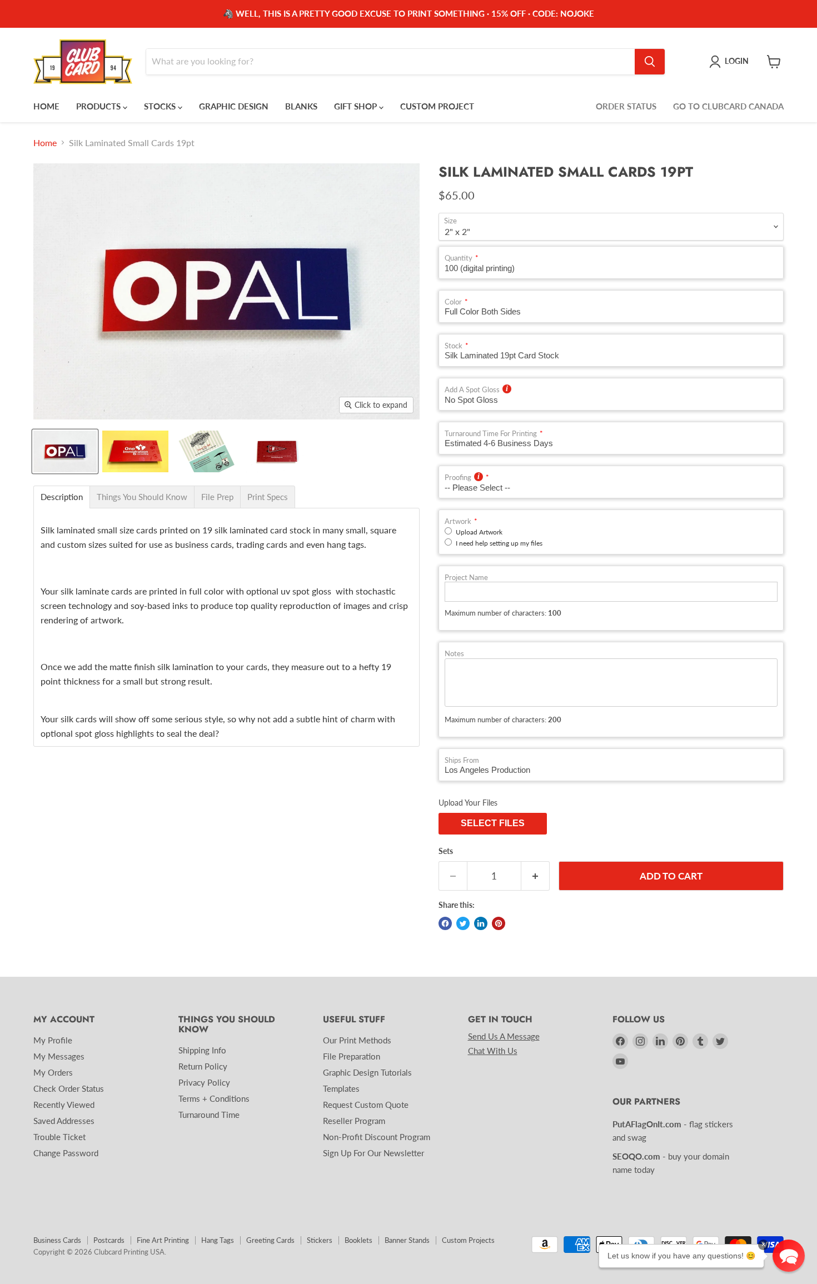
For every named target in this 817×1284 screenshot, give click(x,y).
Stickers (319, 1240)
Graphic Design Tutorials (367, 1072)
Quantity (458, 258)
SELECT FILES (493, 823)
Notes (454, 654)
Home (45, 143)
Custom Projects (468, 1240)
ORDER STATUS (626, 106)
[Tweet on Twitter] (463, 923)
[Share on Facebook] (445, 923)
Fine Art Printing (163, 1240)
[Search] (650, 61)
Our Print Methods (357, 1040)
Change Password (65, 1153)
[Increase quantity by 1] (535, 876)
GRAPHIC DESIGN (233, 106)
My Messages (58, 1056)
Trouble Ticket (59, 1137)
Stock (453, 346)
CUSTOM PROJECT (437, 106)
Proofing (458, 477)
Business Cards (57, 1240)
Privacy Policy (204, 1082)
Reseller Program (354, 1121)
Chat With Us (492, 1051)
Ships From (462, 760)
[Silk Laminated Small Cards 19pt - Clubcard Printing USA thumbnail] (65, 451)
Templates (341, 1088)
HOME (46, 106)
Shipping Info (202, 1050)
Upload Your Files (468, 802)
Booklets (358, 1240)
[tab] (61, 497)
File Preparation (351, 1056)
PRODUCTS (99, 106)
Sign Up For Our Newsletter (373, 1153)
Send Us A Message (504, 1036)
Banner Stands (407, 1240)
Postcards (108, 1240)
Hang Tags (217, 1240)
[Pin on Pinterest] (498, 923)
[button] (789, 1256)
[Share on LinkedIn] (480, 923)
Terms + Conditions (214, 1098)
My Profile (52, 1040)
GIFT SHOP (356, 106)
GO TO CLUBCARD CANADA (728, 106)
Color (453, 302)
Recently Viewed (63, 1105)
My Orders (53, 1072)
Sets (446, 851)
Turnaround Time (209, 1115)
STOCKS (161, 106)
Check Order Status (68, 1088)
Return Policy (202, 1066)
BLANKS (301, 106)
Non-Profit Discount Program (376, 1137)
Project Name (466, 577)
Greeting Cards (270, 1240)
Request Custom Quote (366, 1105)
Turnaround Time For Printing (491, 433)
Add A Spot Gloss (472, 390)
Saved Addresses (63, 1121)
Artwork (458, 521)
